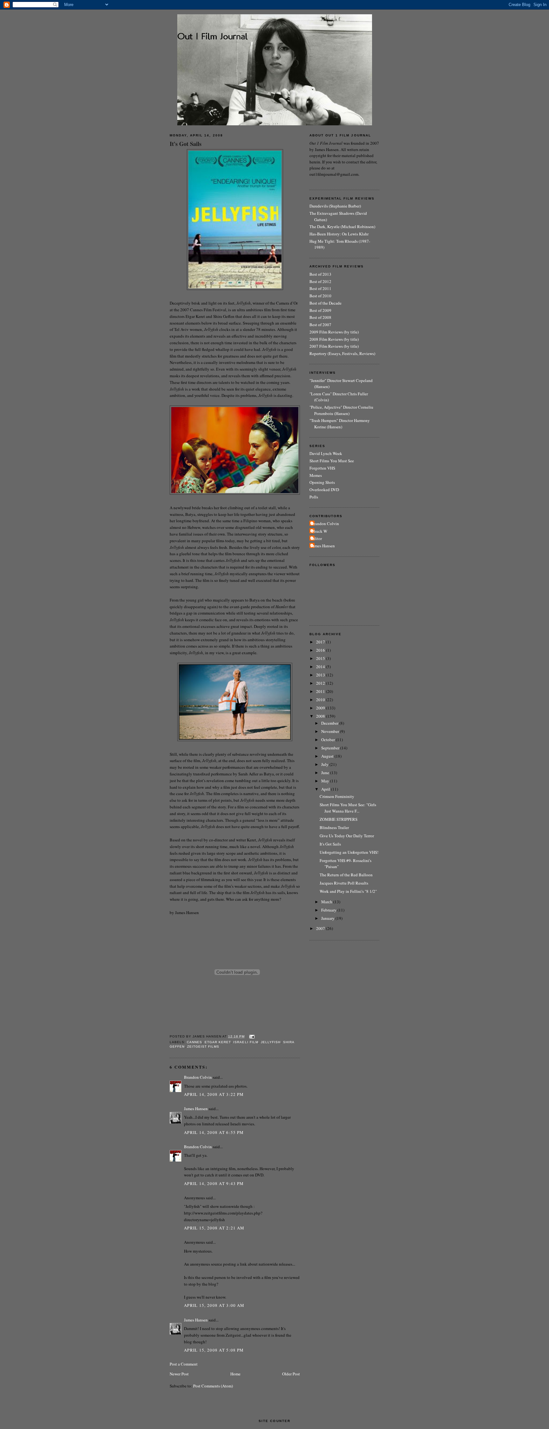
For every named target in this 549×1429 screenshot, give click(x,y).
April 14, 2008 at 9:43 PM (214, 1183)
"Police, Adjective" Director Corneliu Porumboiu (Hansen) (341, 410)
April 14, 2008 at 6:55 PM (214, 1132)
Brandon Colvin (198, 1077)
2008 (321, 716)
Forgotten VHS (322, 468)
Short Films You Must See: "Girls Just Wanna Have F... (348, 808)
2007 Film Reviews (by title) (334, 346)
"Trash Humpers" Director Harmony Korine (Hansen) (339, 424)
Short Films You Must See (331, 461)
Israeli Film (245, 1042)
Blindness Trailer (334, 827)
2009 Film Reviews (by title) (334, 332)
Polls (313, 497)
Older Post (291, 1374)
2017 (321, 642)
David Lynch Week (325, 453)
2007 (321, 928)
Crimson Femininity (337, 796)
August (328, 756)
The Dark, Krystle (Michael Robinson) (342, 226)
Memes (315, 475)
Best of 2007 (320, 324)
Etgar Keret (218, 1042)
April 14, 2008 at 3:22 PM (214, 1094)
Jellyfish (271, 1042)
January (328, 918)
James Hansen (196, 1108)
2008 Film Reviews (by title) (334, 339)
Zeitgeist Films (203, 1046)
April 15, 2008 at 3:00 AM (214, 1305)
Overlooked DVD (324, 489)
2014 (321, 666)
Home (235, 1374)
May (325, 781)
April (326, 789)
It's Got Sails (185, 144)
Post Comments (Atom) (213, 1386)
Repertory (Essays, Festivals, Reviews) (342, 353)
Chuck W (319, 531)
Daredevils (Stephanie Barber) (335, 206)
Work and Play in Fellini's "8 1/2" (348, 891)
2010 (321, 699)
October (328, 739)
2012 (321, 683)
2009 (321, 708)
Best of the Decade (325, 303)
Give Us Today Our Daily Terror (347, 836)
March (327, 902)
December (330, 723)
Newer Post (179, 1374)
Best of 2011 (320, 288)
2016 (321, 650)
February (329, 910)
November (330, 731)
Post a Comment (184, 1364)
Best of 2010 (320, 296)
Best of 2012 (320, 281)
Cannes (194, 1042)
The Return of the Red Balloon (346, 875)
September (330, 748)
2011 (321, 691)
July (325, 764)
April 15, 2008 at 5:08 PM (214, 1350)
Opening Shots (322, 482)
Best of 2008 (320, 317)
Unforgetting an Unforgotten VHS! (349, 852)
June (325, 772)
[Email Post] (251, 1036)
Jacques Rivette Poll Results (344, 883)
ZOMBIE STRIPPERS (338, 819)
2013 (321, 675)
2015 (321, 658)
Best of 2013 (320, 274)
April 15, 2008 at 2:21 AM (214, 1228)
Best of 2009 (320, 310)
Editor (316, 538)
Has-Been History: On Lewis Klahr (339, 234)
